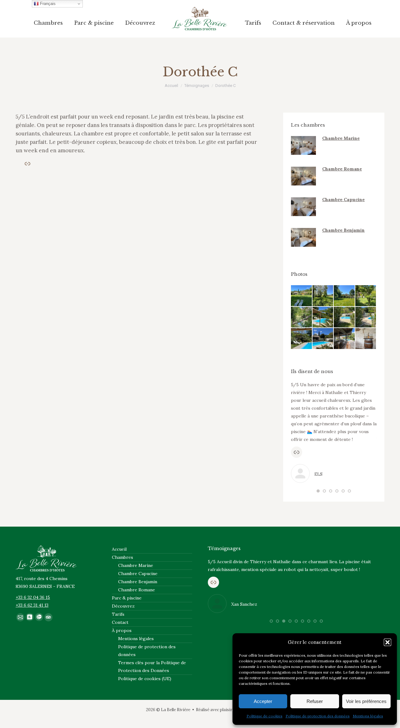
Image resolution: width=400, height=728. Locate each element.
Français (47, 3)
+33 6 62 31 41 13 (32, 605)
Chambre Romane (342, 169)
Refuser (315, 701)
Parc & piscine (127, 598)
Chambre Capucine (343, 199)
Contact (120, 622)
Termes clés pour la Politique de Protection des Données (152, 666)
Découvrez (123, 606)
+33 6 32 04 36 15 (33, 597)
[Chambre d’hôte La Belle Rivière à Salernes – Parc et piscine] (301, 296)
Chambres (122, 557)
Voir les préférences (366, 701)
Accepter (263, 701)
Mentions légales (368, 716)
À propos (122, 630)
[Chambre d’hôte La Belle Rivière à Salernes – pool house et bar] (366, 339)
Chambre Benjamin (343, 230)
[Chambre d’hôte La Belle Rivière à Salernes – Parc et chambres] (366, 296)
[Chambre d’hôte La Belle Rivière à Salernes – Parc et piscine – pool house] (344, 339)
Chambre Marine (341, 138)
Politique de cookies (264, 716)
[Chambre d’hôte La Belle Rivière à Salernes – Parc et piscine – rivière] (301, 317)
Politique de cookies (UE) (144, 678)
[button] (387, 642)
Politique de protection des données (318, 716)
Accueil (119, 549)
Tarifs (118, 614)
